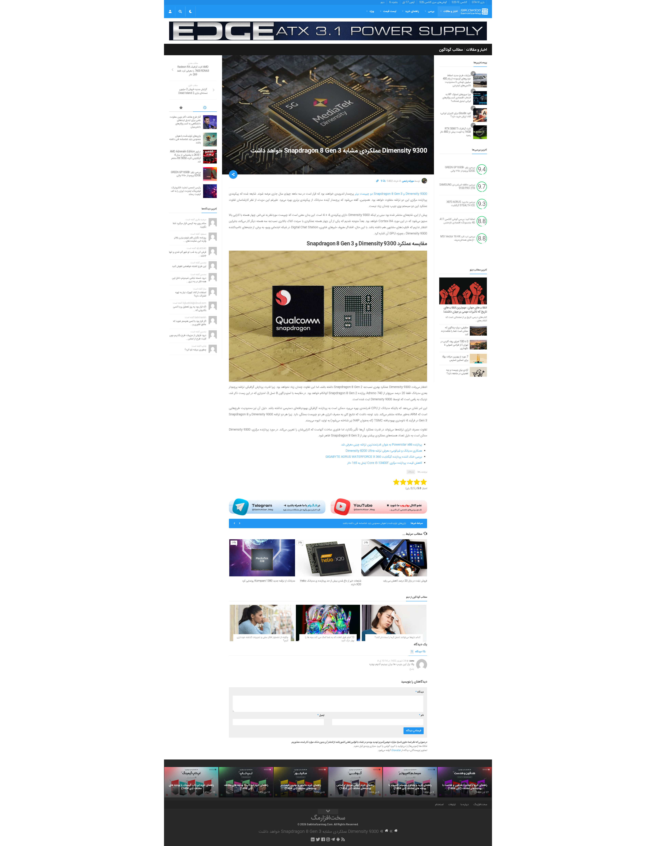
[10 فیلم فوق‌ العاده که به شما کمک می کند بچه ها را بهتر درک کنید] (328, 623)
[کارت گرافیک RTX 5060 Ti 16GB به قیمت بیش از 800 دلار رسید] (480, 132)
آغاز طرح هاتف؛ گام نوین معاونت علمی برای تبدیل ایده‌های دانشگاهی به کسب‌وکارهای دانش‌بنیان (185, 122)
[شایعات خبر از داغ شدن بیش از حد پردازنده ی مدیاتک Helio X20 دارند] (328, 557)
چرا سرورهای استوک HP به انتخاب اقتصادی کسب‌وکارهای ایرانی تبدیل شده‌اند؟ (456, 97)
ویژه (372, 11)
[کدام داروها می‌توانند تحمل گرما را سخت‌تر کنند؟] (394, 623)
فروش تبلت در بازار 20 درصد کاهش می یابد (405, 581)
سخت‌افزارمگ (480, 804)
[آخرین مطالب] (205, 108)
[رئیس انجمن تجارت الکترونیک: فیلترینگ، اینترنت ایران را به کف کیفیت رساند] (210, 191)
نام (421, 715)
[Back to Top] (328, 811)
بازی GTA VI (478, 2)
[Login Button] (170, 11)
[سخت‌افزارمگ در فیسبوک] (323, 839)
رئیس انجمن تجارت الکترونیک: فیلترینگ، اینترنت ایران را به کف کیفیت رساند (186, 191)
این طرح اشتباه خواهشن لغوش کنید (189, 266)
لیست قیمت (389, 11)
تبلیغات (452, 804)
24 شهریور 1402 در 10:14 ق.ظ (391, 661)
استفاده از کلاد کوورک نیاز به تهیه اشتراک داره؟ (190, 294)
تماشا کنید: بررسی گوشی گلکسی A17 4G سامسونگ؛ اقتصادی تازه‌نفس (457, 221)
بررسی (431, 11)
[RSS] (343, 839)
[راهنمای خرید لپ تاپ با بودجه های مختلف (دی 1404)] (246, 782)
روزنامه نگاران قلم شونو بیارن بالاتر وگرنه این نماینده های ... (190, 239)
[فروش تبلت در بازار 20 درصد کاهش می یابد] (394, 557)
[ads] (328, 31)
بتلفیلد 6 (393, 2)
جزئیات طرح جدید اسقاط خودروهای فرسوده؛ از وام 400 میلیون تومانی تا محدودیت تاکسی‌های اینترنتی (457, 81)
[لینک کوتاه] (377, 181)
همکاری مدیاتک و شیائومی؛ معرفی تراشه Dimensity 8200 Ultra (384, 450)
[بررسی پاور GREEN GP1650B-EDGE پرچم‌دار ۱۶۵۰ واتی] (210, 174)
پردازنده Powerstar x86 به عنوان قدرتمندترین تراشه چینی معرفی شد (381, 444)
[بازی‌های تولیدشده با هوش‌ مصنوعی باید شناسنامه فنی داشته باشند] (210, 139)
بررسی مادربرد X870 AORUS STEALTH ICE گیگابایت (461, 204)
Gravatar (396, 750)
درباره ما (465, 804)
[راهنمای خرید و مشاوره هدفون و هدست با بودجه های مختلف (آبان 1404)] (465, 782)
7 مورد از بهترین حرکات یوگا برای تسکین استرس (455, 358)
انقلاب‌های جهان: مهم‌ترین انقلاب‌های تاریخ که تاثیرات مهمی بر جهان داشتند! (465, 309)
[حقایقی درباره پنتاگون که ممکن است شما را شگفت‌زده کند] (478, 331)
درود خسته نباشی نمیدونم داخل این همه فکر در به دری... (189, 280)
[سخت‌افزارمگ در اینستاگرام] (328, 839)
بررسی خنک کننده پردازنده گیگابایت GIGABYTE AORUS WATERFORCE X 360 (374, 456)
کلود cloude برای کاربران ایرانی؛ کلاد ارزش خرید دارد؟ (455, 115)
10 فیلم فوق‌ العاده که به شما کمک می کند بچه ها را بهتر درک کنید (329, 639)
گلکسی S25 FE (459, 2)
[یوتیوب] (379, 506)
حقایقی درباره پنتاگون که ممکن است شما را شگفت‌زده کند (454, 331)
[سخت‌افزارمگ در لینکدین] (313, 839)
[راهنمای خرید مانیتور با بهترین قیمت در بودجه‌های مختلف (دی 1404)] (301, 782)
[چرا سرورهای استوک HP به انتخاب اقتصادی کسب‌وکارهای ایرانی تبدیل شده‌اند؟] (480, 98)
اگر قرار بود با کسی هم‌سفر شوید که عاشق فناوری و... (189, 323)
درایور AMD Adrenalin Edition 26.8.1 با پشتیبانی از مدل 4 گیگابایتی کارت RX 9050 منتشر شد (360, 523)
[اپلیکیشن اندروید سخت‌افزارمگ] (338, 839)
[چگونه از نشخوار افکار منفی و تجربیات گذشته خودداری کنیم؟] (262, 623)
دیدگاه (416, 652)
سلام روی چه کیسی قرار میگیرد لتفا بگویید (189, 225)
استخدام (439, 804)
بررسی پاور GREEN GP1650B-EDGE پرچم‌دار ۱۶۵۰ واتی (460, 169)
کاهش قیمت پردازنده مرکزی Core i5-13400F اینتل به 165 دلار (384, 463)
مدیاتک (411, 472)
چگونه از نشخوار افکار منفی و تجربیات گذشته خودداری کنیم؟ (262, 639)
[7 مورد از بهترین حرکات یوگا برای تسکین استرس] (478, 358)
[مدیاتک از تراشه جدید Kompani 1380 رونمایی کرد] (262, 557)
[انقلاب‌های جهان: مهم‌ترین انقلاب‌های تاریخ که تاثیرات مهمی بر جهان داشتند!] (463, 290)
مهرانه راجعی (408, 181)
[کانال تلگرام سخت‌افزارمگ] (333, 839)
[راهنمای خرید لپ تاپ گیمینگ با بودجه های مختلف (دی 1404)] (191, 782)
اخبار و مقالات (450, 11)
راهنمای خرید (412, 11)
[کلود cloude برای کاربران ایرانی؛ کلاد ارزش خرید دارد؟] (480, 115)
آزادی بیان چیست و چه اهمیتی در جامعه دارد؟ (457, 372)
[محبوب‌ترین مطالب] (181, 108)
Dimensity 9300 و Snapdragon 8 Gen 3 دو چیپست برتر (390, 193)
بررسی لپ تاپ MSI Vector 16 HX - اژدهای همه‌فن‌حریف (457, 238)
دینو (382, 2)
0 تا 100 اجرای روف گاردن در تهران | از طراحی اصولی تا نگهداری (454, 345)
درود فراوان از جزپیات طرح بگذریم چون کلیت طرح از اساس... (187, 337)
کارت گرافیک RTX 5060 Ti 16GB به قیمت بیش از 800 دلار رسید (455, 132)
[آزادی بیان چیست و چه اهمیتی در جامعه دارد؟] (478, 371)
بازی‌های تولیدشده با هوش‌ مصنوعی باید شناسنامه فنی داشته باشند (185, 139)
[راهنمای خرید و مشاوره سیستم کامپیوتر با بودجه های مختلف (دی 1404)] (410, 782)
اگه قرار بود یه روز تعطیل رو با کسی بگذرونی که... (189, 308)
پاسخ (412, 669)
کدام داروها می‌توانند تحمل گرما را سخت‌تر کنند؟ (397, 637)
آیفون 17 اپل (408, 2)
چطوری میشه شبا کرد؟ (195, 350)
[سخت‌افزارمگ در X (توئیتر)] (318, 839)
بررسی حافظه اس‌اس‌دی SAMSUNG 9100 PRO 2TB (457, 186)
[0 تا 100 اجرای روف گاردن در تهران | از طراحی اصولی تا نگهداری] (478, 344)
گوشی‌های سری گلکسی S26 (433, 2)
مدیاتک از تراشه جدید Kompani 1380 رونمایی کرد (268, 581)
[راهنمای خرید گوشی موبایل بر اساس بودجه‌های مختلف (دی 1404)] (355, 782)
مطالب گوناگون (451, 50)
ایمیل (320, 715)
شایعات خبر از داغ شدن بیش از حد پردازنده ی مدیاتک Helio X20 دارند (330, 583)
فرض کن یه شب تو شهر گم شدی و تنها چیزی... (187, 254)
